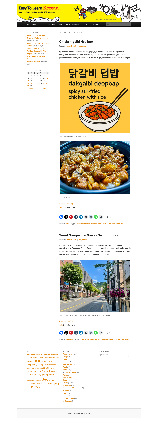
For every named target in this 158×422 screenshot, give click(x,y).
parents (29, 375)
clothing (51, 357)
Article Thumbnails (72, 24)
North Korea (48, 371)
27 (44, 83)
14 (47, 78)
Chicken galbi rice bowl (76, 41)
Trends (65, 396)
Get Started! (31, 24)
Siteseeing (69, 339)
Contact (96, 24)
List (60, 24)
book (56, 354)
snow (54, 380)
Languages (51, 24)
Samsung (38, 380)
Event (65, 359)
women (50, 384)
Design (65, 356)
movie (39, 371)
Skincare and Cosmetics (72, 388)
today (28, 384)
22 (28, 83)
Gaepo (87, 339)
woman (45, 384)
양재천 (127, 339)
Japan (45, 367)
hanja (55, 365)
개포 (119, 339)
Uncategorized (68, 398)
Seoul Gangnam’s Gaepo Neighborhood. (89, 235)
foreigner (44, 361)
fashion (29, 361)
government (47, 364)
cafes (82, 339)
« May (31, 88)
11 (38, 78)
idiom (28, 368)
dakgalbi (94, 223)
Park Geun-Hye (37, 375)
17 (34, 80)
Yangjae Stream (107, 339)
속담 (36, 386)
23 (31, 83)
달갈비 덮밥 (111, 223)
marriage (29, 371)
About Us (86, 24)
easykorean (83, 46)
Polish (65, 375)
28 (47, 83)
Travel (65, 393)
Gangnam (93, 339)
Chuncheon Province (83, 223)
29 (28, 86)
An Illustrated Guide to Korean (37, 354)
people (44, 375)
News (65, 369)
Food (67, 223)
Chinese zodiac (43, 357)
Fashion (66, 362)
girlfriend (39, 365)
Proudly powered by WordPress (79, 413)
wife (41, 384)
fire (33, 361)
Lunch (104, 223)
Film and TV (67, 364)
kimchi (53, 368)
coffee (56, 357)
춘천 (122, 223)
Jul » (44, 88)
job (49, 368)
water (38, 384)
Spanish (66, 390)
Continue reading (67, 203)
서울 (122, 339)
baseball (51, 354)
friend (50, 361)
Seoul (99, 339)
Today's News (71, 372)
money (35, 371)
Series (65, 382)
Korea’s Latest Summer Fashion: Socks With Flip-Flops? (36, 51)
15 (28, 80)
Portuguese (67, 377)
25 (38, 83)
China (35, 357)
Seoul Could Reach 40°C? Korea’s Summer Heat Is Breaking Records (36, 58)
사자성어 (30, 386)
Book (42, 24)
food (99, 223)
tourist (33, 384)
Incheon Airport (36, 368)
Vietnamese (67, 401)
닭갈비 (117, 223)
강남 (115, 339)
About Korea (67, 354)
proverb (51, 374)
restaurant (30, 380)
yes (55, 383)
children (30, 357)
